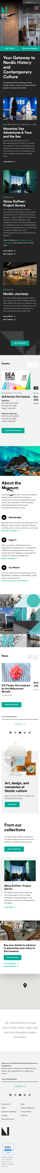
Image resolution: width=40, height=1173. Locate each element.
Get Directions (11, 963)
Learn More (8, 161)
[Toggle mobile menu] (36, 7)
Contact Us (6, 1104)
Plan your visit (12, 957)
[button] (25, 985)
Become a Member (9, 1112)
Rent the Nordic (8, 1119)
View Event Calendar (13, 430)
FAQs (4, 1108)
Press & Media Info (28, 1108)
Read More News (11, 704)
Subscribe (19, 724)
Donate (4, 1115)
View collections (14, 849)
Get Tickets (9, 254)
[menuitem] (10, 1105)
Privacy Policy (26, 1112)
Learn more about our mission (14, 581)
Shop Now (12, 804)
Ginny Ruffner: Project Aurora (17, 887)
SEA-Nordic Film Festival (16, 397)
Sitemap (24, 1115)
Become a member (9, 531)
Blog (22, 1104)
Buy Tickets (10, 48)
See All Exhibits (20, 343)
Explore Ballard (10, 966)
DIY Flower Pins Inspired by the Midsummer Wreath (16, 688)
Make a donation (8, 558)
